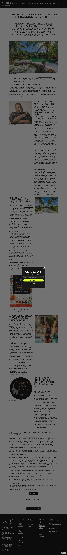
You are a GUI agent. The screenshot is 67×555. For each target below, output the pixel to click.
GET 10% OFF (33, 280)
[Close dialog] (44, 268)
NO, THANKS (33, 283)
